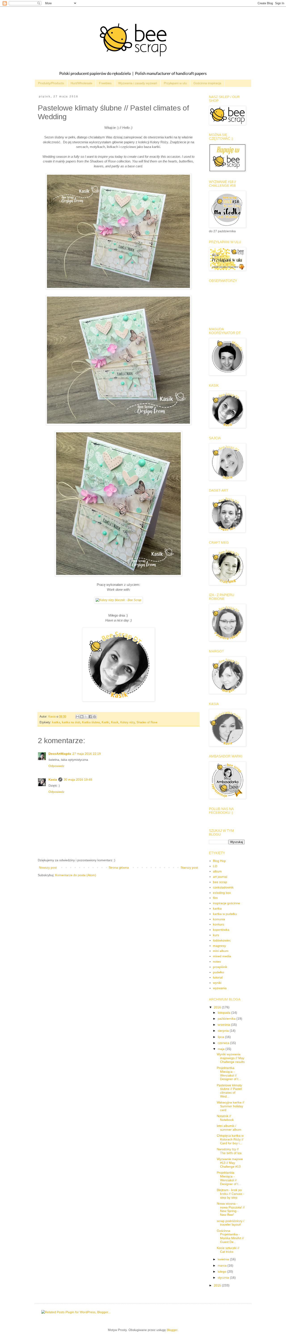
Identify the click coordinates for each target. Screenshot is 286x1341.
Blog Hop (219, 861)
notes (217, 961)
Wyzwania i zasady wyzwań (137, 83)
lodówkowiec (222, 940)
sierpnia (224, 1030)
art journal (220, 876)
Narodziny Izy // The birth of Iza (229, 1151)
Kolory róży (127, 722)
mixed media (222, 956)
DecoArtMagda (59, 753)
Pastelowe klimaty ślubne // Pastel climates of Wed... (229, 1090)
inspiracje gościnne (226, 903)
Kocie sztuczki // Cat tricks (228, 1249)
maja (221, 1049)
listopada (224, 1012)
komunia (219, 919)
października (227, 1018)
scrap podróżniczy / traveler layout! (230, 1222)
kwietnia (224, 1259)
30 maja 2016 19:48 (78, 779)
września (224, 1024)
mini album (220, 951)
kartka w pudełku (225, 914)
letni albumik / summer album (229, 1127)
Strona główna (119, 867)
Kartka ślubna (91, 722)
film (215, 898)
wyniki (217, 982)
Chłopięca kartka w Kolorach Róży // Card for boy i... (230, 1139)
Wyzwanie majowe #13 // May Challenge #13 (230, 1162)
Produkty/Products (51, 83)
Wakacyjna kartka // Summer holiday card (230, 1106)
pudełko (218, 972)
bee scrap (220, 882)
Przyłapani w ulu (175, 83)
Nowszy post (48, 867)
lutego (222, 1271)
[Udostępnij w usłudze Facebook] (90, 716)
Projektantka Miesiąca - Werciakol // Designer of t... (229, 1073)
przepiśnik (220, 967)
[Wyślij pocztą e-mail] (77, 716)
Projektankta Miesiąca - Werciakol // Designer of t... (229, 1178)
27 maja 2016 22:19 (86, 753)
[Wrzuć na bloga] (82, 716)
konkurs (218, 924)
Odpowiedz (56, 766)
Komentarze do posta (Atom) (75, 875)
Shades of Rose (147, 722)
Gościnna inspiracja (207, 83)
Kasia (52, 779)
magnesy (219, 945)
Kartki (105, 722)
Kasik (114, 722)
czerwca (224, 1043)
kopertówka (221, 929)
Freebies (105, 83)
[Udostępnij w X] (86, 716)
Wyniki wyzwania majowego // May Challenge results (231, 1058)
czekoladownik (223, 887)
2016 (218, 1007)
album (217, 871)
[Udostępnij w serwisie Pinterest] (94, 716)
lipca (221, 1037)
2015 (218, 1285)
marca (222, 1265)
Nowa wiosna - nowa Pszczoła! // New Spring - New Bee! (231, 1209)
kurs (216, 935)
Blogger (172, 1330)
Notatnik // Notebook (225, 1118)
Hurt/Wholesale (81, 83)
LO (215, 866)
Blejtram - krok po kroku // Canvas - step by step (230, 1193)
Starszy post (189, 867)
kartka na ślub (71, 722)
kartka (56, 722)
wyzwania (220, 988)
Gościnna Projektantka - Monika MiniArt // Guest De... (230, 1236)
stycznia (224, 1277)
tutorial (218, 977)
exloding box (222, 892)
